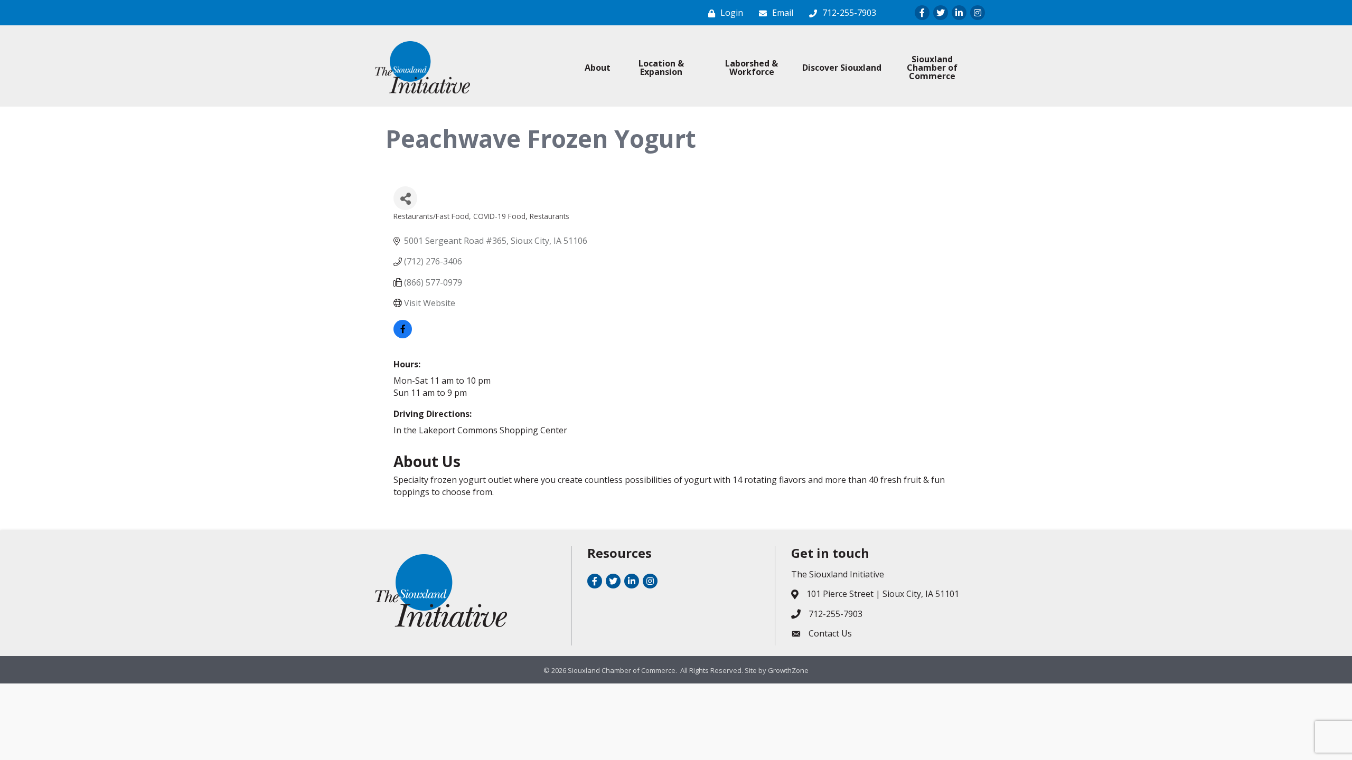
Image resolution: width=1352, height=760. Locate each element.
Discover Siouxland (841, 67)
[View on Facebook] (402, 335)
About (598, 67)
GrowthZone (788, 670)
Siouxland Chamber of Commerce (932, 67)
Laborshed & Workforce (751, 68)
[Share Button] (405, 198)
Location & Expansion (661, 68)
